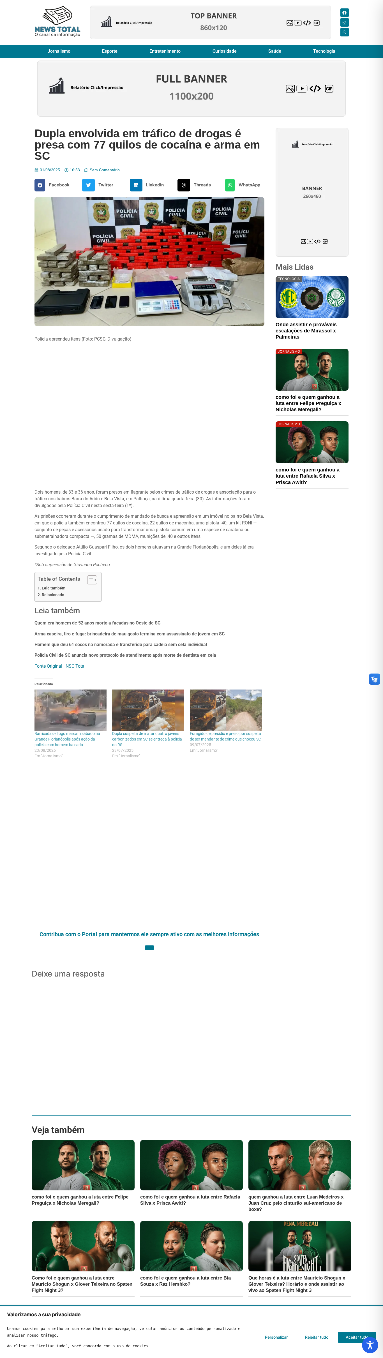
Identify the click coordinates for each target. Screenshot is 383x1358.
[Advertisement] (149, 843)
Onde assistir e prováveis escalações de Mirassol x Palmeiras (306, 331)
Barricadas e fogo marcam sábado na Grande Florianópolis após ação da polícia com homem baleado (67, 739)
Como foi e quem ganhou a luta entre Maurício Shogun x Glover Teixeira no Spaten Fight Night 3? (82, 1284)
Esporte (109, 51)
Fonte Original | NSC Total (60, 666)
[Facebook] (344, 12)
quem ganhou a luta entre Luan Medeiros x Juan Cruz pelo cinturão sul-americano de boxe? (295, 1203)
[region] (191, 1332)
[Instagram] (344, 22)
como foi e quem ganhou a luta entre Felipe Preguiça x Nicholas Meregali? (308, 403)
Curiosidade (225, 51)
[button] (54, 185)
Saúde (274, 51)
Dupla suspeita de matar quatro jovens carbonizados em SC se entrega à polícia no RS (147, 739)
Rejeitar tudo (316, 1337)
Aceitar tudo (357, 1337)
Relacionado (53, 595)
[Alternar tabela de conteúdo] (89, 580)
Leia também (53, 588)
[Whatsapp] (344, 32)
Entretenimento (165, 51)
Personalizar (276, 1337)
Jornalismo (59, 51)
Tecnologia (324, 51)
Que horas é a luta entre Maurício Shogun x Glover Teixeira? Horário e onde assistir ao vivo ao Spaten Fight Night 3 (296, 1284)
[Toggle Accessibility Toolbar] (370, 1345)
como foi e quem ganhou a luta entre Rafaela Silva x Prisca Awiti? (308, 476)
